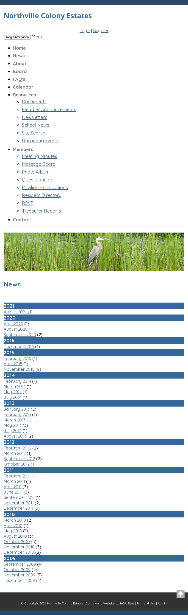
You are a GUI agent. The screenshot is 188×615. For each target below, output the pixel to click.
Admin (162, 603)
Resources (24, 95)
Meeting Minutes (39, 156)
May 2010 (13, 531)
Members (23, 149)
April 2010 (13, 525)
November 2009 (19, 575)
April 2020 (13, 323)
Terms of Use (146, 603)
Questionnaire (37, 180)
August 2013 (15, 436)
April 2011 (13, 486)
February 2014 (17, 381)
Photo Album (36, 172)
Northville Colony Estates (65, 603)
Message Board (38, 164)
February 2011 (17, 476)
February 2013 (17, 414)
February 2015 (17, 358)
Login (85, 30)
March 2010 (15, 520)
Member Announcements (49, 109)
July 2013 (12, 430)
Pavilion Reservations (45, 187)
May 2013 (13, 425)
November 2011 (19, 502)
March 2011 (14, 481)
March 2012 (15, 453)
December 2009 (19, 580)
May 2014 (13, 391)
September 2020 (20, 334)
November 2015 (19, 369)
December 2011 (18, 508)
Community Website (100, 603)
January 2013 (17, 409)
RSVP (27, 203)
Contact (22, 219)
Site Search (33, 133)
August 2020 (16, 329)
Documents (34, 101)
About (19, 63)
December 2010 (19, 552)
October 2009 (17, 569)
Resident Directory (41, 195)
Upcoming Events (40, 140)
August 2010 (15, 536)
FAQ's (19, 79)
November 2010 (19, 547)
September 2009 (20, 564)
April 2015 (13, 363)
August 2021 (15, 312)
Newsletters (34, 117)
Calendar (23, 87)
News (19, 56)
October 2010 (17, 541)
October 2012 (17, 464)
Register (100, 30)
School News (35, 125)
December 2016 (19, 346)
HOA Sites (127, 603)
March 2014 (14, 386)
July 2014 (12, 397)
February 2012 (17, 448)
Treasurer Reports (41, 211)
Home (19, 48)
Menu (38, 36)
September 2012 (19, 458)
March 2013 (14, 420)
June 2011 (13, 492)
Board (20, 71)
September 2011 (19, 497)
